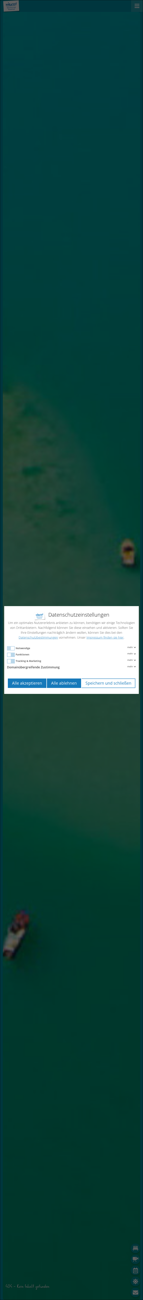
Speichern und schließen (108, 683)
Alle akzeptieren (27, 683)
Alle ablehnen (64, 683)
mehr (130, 647)
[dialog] (71, 650)
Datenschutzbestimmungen (38, 637)
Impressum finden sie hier (105, 637)
